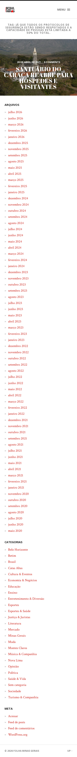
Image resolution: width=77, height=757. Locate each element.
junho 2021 (15, 457)
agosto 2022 (16, 371)
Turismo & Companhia (23, 697)
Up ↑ (69, 750)
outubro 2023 (17, 284)
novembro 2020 (18, 494)
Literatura (14, 623)
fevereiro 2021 (17, 481)
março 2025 (15, 180)
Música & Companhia (22, 654)
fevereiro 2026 (17, 130)
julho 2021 (15, 451)
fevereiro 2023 (17, 334)
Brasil (12, 562)
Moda (12, 642)
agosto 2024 (16, 223)
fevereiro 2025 (17, 186)
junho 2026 (15, 118)
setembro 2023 (17, 290)
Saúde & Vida (17, 679)
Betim (12, 556)
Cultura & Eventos (20, 574)
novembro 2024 (18, 204)
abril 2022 (14, 395)
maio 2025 (15, 168)
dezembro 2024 (18, 198)
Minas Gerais (17, 635)
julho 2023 (15, 303)
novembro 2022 (18, 352)
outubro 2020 (17, 500)
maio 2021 (15, 463)
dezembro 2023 (18, 272)
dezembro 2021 (18, 420)
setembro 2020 (17, 506)
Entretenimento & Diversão (26, 599)
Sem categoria (17, 685)
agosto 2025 (16, 161)
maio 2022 (15, 389)
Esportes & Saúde (19, 611)
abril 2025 (14, 174)
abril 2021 (14, 469)
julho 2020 (15, 518)
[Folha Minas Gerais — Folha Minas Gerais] (10, 10)
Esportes (13, 605)
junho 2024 (15, 235)
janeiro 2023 (16, 340)
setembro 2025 (17, 155)
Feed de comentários (21, 728)
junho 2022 (15, 383)
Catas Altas (15, 568)
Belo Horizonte (18, 549)
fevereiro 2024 (17, 260)
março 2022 (15, 401)
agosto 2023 (16, 297)
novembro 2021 (18, 426)
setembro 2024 (17, 217)
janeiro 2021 (16, 487)
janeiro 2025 (16, 192)
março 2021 (15, 475)
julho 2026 (15, 112)
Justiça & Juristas (19, 617)
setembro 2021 (17, 438)
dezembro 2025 (18, 143)
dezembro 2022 (18, 346)
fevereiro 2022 (17, 408)
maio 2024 (15, 241)
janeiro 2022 (16, 414)
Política (13, 673)
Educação (14, 586)
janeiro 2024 (16, 266)
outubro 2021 (16, 432)
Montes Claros (17, 648)
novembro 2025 (18, 149)
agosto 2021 (15, 444)
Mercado (14, 629)
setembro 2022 (17, 364)
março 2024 (15, 254)
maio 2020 (15, 531)
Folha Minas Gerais (26, 750)
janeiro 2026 (16, 137)
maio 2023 (15, 315)
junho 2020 (15, 524)
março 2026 (15, 124)
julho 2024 (15, 229)
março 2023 (15, 327)
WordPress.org (17, 734)
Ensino (12, 592)
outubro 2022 (17, 358)
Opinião (13, 666)
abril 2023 (14, 321)
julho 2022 (15, 377)
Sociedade (14, 691)
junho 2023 (15, 309)
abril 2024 (14, 247)
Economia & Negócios (22, 580)
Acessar (13, 716)
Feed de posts (16, 722)
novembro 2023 (18, 278)
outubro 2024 (17, 211)
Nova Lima (15, 660)
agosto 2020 (16, 512)
